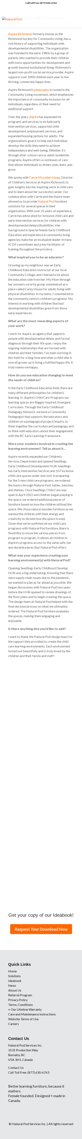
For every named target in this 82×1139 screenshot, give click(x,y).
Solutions (14, 976)
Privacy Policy (18, 1000)
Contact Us (16, 1067)
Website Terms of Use (23, 1019)
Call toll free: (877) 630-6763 (41, 2)
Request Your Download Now (41, 929)
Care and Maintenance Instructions (32, 1014)
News (12, 985)
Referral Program (20, 995)
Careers (13, 1024)
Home (12, 971)
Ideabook (14, 981)
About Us (14, 990)
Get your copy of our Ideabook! (41, 915)
